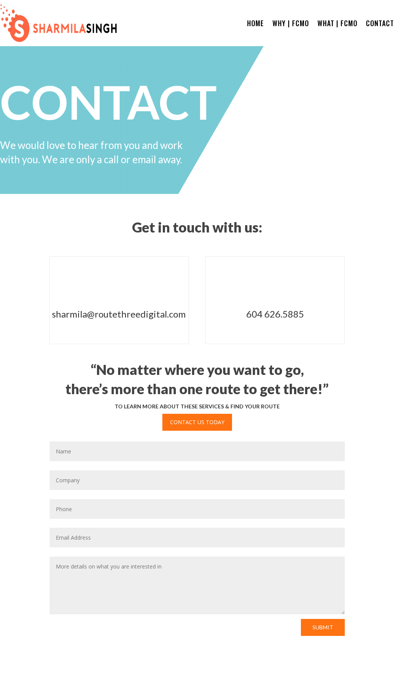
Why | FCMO (290, 24)
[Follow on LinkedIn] (388, 675)
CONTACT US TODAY (197, 422)
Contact (380, 24)
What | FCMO (337, 24)
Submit (322, 627)
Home (255, 24)
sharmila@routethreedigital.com (119, 313)
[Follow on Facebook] (372, 675)
